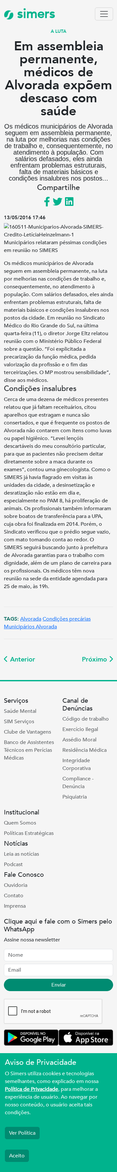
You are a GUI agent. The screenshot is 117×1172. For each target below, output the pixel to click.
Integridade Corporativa (76, 764)
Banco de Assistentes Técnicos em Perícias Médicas (29, 750)
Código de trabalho (85, 719)
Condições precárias (67, 619)
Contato (13, 895)
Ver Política (22, 1133)
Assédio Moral (79, 739)
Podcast (13, 864)
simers (34, 14)
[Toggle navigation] (104, 13)
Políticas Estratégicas (29, 833)
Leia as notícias (21, 854)
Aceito (17, 1155)
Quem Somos (20, 822)
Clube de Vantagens (27, 732)
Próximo (95, 659)
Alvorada (30, 619)
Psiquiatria (74, 796)
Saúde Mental (20, 711)
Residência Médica (84, 750)
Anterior (21, 659)
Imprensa (15, 906)
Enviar (58, 985)
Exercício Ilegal (80, 729)
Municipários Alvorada (30, 626)
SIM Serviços (19, 721)
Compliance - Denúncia (78, 782)
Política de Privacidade (31, 1089)
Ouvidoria (15, 885)
